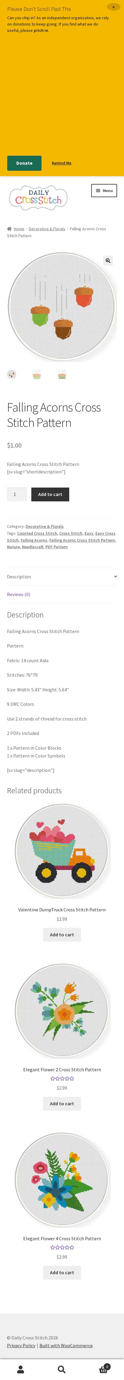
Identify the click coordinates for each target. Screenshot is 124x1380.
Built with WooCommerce (66, 1345)
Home (19, 228)
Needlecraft (32, 546)
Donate (24, 163)
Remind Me (61, 163)
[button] (108, 260)
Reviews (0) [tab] (18, 594)
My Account (20, 1370)
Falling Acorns (34, 540)
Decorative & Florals (47, 228)
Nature (13, 546)
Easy (89, 533)
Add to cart (50, 494)
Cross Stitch (70, 533)
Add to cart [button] (62, 935)
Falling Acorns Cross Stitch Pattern (82, 540)
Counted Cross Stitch (37, 533)
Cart (95, 1364)
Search (61, 1370)
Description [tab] (19, 577)
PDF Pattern (56, 546)
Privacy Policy (21, 1345)
